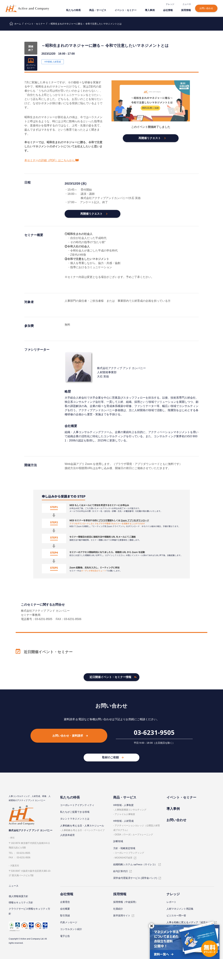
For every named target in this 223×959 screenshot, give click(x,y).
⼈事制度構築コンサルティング (130, 809)
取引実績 (65, 915)
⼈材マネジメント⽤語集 (180, 908)
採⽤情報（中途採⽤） (125, 902)
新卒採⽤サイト (121, 915)
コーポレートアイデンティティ (77, 805)
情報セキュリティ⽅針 (21, 902)
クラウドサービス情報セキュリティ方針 (29, 911)
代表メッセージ (68, 922)
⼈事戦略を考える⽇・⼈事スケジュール (82, 825)
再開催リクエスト (150, 138)
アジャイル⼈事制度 (125, 814)
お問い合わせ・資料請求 (67, 735)
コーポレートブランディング (129, 853)
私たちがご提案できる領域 (74, 811)
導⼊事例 (150, 10)
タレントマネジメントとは (74, 818)
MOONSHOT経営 (123, 857)
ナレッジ (170, 4)
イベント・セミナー (126, 10)
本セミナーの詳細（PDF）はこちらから (49, 160)
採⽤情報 (186, 10)
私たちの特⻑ (73, 10)
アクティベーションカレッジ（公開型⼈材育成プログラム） (136, 827)
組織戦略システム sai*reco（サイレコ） (135, 864)
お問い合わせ (206, 8)
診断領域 (118, 841)
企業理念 (65, 902)
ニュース (187, 4)
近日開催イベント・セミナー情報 (110, 677)
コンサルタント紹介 (71, 929)
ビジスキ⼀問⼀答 (176, 915)
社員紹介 (118, 908)
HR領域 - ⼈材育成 (123, 821)
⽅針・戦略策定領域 (124, 848)
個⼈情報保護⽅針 (18, 896)
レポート (171, 902)
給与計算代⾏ (120, 871)
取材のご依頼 (110, 757)
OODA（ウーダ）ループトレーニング (134, 834)
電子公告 (65, 936)
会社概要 (65, 908)
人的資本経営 (67, 835)
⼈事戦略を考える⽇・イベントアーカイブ (83, 830)
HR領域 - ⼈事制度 (123, 805)
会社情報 (168, 10)
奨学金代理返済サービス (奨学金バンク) (135, 878)
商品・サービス (97, 10)
